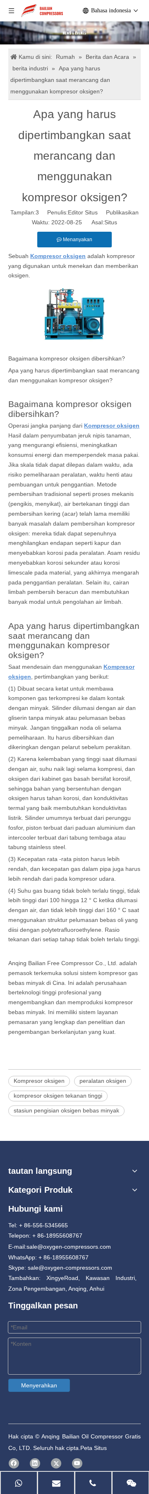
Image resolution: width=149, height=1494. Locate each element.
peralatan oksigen (102, 1080)
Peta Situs (93, 1448)
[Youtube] (77, 1463)
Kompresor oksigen (39, 1080)
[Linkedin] (35, 1463)
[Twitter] (56, 1463)
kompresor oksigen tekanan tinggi (58, 1095)
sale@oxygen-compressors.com (68, 1246)
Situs (110, 222)
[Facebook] (14, 1463)
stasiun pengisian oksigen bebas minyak (66, 1110)
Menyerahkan (39, 1385)
